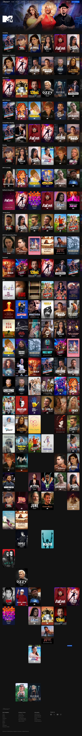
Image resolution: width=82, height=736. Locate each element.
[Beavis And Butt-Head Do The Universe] (73, 328)
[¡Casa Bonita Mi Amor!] (73, 348)
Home (12, 1)
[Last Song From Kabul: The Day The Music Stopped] (22, 520)
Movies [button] (23, 1)
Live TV (38, 1)
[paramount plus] (6, 2)
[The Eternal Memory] (60, 405)
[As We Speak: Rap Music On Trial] (22, 328)
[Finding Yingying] (47, 424)
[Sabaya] (73, 616)
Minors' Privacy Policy (22, 719)
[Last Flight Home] (9, 520)
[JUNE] (34, 501)
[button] (9, 43)
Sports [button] (43, 1)
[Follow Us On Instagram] (60, 714)
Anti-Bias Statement (38, 721)
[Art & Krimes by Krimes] (73, 309)
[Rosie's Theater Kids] (47, 596)
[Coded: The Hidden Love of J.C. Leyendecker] (47, 386)
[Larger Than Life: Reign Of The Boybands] (60, 501)
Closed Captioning (37, 715)
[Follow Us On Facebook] (51, 714)
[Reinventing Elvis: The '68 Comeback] (9, 596)
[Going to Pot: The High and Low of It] (60, 443)
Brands (4, 722)
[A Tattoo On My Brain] (9, 654)
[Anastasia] (34, 309)
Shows (4, 715)
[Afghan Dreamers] (73, 290)
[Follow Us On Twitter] (54, 714)
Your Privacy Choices (22, 718)
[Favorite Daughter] (34, 424)
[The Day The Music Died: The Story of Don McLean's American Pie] (22, 405)
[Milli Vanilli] (9, 558)
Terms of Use (21, 714)
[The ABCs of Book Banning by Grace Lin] (34, 290)
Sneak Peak (5, 725)
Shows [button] (17, 1)
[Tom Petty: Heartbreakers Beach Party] (34, 673)
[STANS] (60, 616)
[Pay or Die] (47, 577)
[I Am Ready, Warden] (60, 462)
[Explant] (9, 424)
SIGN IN (68, 1)
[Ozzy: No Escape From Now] (22, 577)
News (48, 1)
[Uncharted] (73, 673)
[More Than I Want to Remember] (22, 558)
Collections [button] (30, 1)
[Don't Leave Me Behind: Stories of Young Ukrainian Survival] (34, 405)
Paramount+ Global (6, 726)
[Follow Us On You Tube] (57, 714)
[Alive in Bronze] (9, 309)
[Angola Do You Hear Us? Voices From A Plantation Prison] (47, 309)
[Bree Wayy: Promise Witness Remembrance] (47, 348)
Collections (4, 718)
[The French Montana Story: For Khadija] (9, 443)
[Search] (52, 1)
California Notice (21, 721)
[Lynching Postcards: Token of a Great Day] (60, 520)
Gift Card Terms (21, 715)
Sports (4, 721)
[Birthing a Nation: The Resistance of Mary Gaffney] (34, 348)
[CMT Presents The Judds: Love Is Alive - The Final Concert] (22, 501)
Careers (35, 718)
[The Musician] (34, 558)
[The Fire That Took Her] (60, 424)
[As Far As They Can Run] (9, 328)
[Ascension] (34, 328)
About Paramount (37, 719)
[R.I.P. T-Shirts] (60, 577)
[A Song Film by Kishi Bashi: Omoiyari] (47, 635)
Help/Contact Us (37, 714)
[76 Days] (22, 290)
